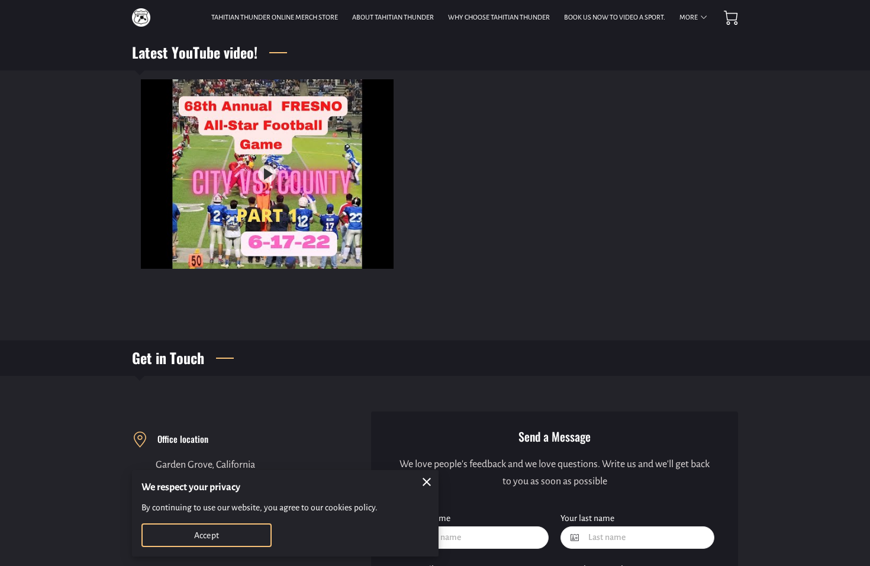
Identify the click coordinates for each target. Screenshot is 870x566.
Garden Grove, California (205, 464)
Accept (206, 535)
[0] (731, 18)
